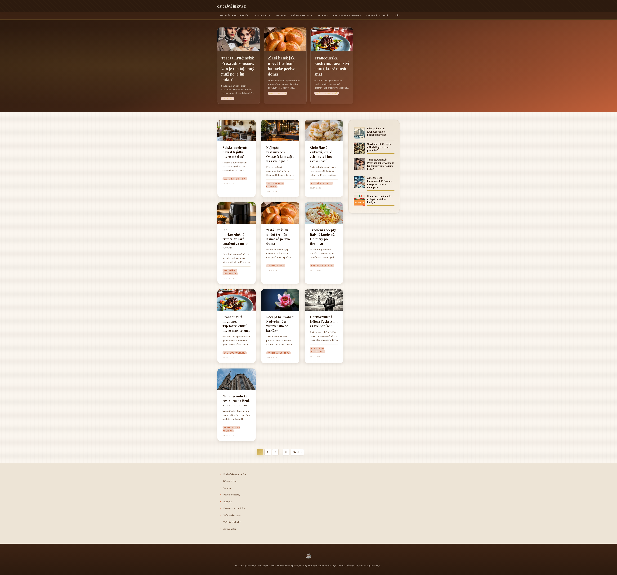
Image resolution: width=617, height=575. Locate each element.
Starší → (297, 452)
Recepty (323, 15)
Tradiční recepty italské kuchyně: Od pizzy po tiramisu (323, 237)
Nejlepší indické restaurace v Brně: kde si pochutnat (236, 400)
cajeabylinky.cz (231, 6)
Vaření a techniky (235, 179)
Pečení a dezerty (302, 15)
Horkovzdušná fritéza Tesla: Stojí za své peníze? (324, 321)
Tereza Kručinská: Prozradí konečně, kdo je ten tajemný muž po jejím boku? (237, 68)
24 (286, 452)
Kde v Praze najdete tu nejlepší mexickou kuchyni (379, 199)
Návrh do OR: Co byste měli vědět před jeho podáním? (379, 147)
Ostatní (281, 15)
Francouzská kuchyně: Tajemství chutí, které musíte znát (331, 66)
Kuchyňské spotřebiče (234, 15)
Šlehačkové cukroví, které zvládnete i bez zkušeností (321, 154)
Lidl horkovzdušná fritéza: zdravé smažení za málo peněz (235, 239)
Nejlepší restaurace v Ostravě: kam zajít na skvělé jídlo (280, 154)
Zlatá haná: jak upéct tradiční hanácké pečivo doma (281, 66)
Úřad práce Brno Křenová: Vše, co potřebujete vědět (376, 131)
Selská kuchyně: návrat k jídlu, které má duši (235, 152)
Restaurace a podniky (347, 15)
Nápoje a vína (262, 15)
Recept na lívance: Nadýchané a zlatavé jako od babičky (280, 323)
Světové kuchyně (377, 15)
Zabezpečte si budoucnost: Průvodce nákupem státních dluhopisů (379, 182)
